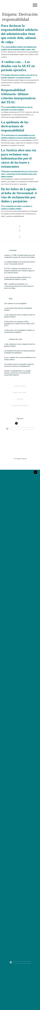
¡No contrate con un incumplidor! (15, 303)
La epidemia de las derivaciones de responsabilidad (14, 126)
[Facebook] (13, 981)
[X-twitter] (20, 981)
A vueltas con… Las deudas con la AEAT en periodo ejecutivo (18, 66)
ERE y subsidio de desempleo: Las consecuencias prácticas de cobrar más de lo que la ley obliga (19, 286)
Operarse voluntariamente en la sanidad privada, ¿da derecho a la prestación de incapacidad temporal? (17, 373)
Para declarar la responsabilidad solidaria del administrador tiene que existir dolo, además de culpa (19, 34)
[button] (35, 5)
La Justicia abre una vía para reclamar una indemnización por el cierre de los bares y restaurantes (18, 158)
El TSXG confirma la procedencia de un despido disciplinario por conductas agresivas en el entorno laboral (19, 270)
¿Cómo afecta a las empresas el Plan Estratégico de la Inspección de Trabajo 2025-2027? (19, 323)
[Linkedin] (26, 981)
